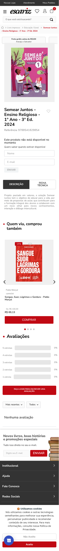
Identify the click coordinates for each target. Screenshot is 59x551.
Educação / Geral (31, 27)
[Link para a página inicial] (3, 27)
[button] (4, 282)
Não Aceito (29, 536)
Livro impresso (13, 27)
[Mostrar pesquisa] (9, 540)
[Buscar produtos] (51, 20)
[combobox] (29, 19)
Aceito (29, 544)
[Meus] (36, 11)
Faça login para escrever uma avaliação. (29, 390)
